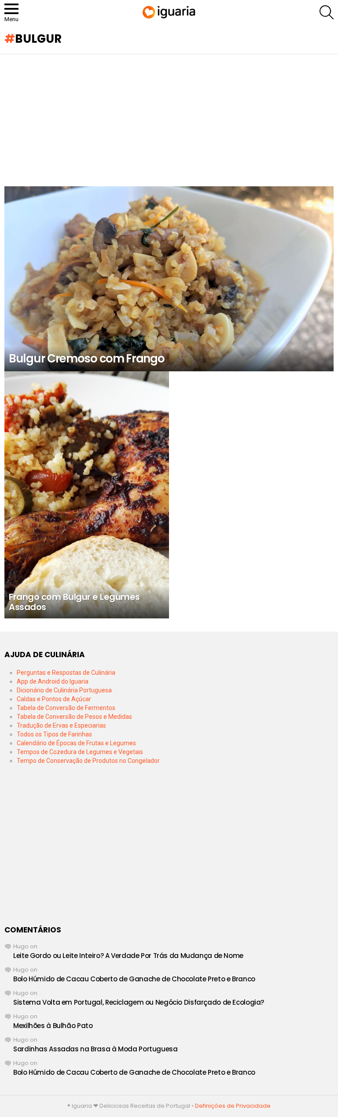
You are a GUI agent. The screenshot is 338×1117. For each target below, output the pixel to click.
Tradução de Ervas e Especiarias (61, 725)
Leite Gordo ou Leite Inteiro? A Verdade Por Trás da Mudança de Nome (128, 955)
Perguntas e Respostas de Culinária (66, 672)
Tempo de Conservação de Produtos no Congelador (88, 760)
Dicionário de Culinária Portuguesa (64, 690)
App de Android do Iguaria (52, 681)
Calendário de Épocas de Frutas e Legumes (76, 743)
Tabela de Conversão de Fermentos (66, 707)
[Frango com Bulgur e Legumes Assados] (86, 494)
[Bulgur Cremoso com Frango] (169, 279)
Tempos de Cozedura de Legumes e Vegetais (80, 751)
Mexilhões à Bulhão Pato (52, 1025)
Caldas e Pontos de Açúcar (54, 699)
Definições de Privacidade (233, 1106)
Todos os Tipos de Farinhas (54, 734)
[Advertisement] (169, 120)
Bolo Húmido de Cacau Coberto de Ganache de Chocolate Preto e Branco (134, 979)
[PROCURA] (327, 12)
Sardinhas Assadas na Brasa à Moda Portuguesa (95, 1049)
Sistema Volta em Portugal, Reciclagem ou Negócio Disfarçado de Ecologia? (138, 1002)
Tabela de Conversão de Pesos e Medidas (74, 716)
